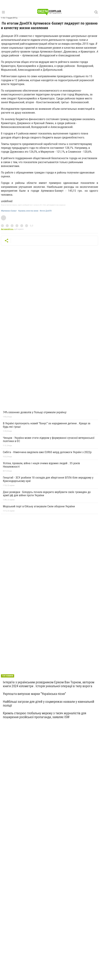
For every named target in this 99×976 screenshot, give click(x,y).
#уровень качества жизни (28, 211)
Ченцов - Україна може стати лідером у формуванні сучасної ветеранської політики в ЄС (48, 439)
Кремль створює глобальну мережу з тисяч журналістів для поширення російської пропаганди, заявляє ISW (44, 715)
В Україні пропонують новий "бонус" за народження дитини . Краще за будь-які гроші (46, 425)
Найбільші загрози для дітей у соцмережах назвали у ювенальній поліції (48, 703)
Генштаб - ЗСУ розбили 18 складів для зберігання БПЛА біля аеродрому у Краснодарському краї (48, 479)
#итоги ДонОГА (46, 211)
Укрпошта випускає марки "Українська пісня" (34, 694)
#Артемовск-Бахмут (9, 211)
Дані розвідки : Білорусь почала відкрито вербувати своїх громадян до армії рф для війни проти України (47, 493)
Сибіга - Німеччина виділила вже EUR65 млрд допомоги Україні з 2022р (47, 452)
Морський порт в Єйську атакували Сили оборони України (39, 506)
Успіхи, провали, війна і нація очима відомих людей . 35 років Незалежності (41, 465)
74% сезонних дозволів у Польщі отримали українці (34, 412)
